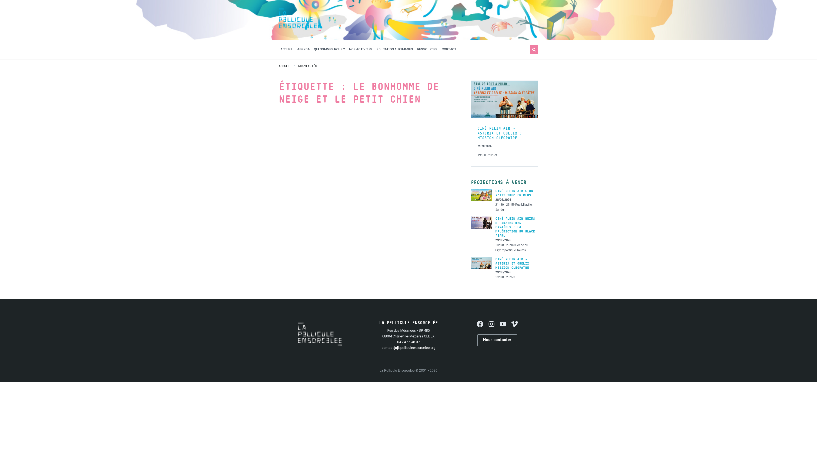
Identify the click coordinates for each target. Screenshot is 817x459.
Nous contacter (497, 339)
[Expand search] (534, 49)
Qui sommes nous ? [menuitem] (329, 49)
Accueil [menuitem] (286, 49)
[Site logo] (300, 30)
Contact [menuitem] (449, 49)
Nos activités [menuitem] (360, 49)
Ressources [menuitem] (427, 49)
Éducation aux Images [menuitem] (395, 49)
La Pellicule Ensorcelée (397, 370)
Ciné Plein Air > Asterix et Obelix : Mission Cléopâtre (499, 133)
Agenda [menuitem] (303, 49)
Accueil (284, 66)
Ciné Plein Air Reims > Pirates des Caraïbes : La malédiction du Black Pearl (515, 227)
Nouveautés (307, 66)
